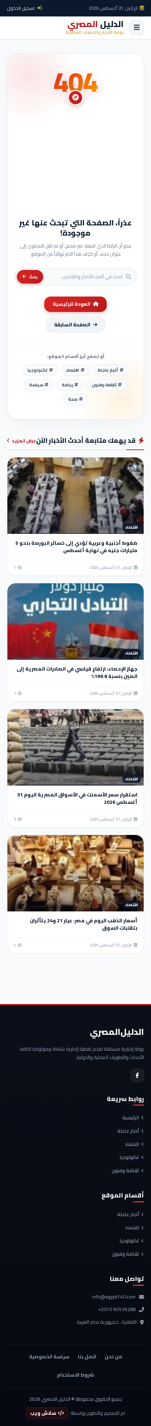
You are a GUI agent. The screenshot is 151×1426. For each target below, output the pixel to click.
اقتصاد (132, 1144)
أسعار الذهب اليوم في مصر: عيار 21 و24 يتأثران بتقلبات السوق (83, 924)
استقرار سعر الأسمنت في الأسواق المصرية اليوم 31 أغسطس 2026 (77, 798)
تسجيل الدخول (21, 8)
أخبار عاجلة (128, 1131)
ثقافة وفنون (125, 1171)
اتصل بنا (87, 1356)
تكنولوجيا (129, 1157)
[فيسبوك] (137, 1075)
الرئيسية (130, 1118)
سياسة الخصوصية (49, 1356)
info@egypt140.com (114, 1297)
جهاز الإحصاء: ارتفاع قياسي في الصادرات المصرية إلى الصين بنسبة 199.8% (77, 672)
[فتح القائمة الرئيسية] (136, 27)
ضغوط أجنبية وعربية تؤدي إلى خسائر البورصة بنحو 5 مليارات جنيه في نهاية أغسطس (76, 546)
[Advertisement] (75, 165)
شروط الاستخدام (75, 1374)
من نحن (113, 1356)
